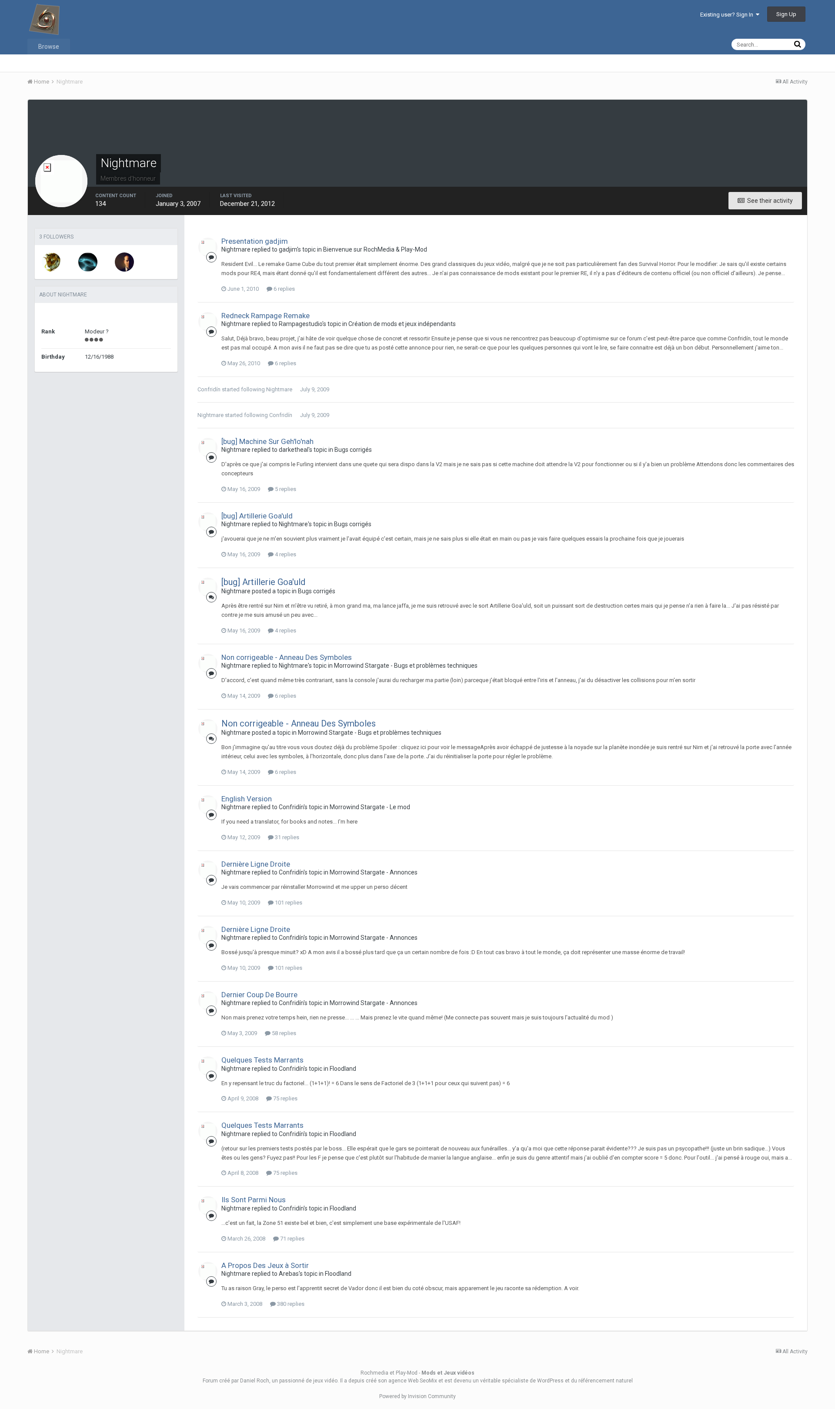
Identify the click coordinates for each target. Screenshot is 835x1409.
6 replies (283, 289)
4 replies (285, 554)
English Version (246, 798)
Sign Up (786, 14)
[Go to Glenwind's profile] (87, 262)
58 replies (283, 1033)
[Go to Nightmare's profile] (207, 247)
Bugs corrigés (353, 449)
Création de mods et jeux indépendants (402, 323)
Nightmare (279, 389)
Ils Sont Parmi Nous (253, 1199)
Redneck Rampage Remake (265, 315)
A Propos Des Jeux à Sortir (265, 1265)
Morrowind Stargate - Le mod (370, 807)
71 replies (291, 1238)
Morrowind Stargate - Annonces (374, 872)
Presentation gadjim (254, 241)
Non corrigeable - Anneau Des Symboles (286, 657)
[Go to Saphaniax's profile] (51, 262)
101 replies (288, 902)
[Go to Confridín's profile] (124, 262)
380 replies (290, 1304)
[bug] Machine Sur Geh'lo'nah (267, 441)
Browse (48, 46)
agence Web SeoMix (412, 1381)
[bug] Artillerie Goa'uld (257, 515)
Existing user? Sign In (728, 14)
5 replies (285, 489)
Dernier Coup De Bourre (259, 994)
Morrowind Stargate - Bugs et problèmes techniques (406, 665)
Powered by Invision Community (417, 1396)
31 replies (286, 837)
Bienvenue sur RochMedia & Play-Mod (375, 249)
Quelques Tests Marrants (262, 1060)
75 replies (284, 1098)
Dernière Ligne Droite (255, 864)
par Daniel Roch (250, 1381)
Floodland (343, 1068)
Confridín (208, 389)
